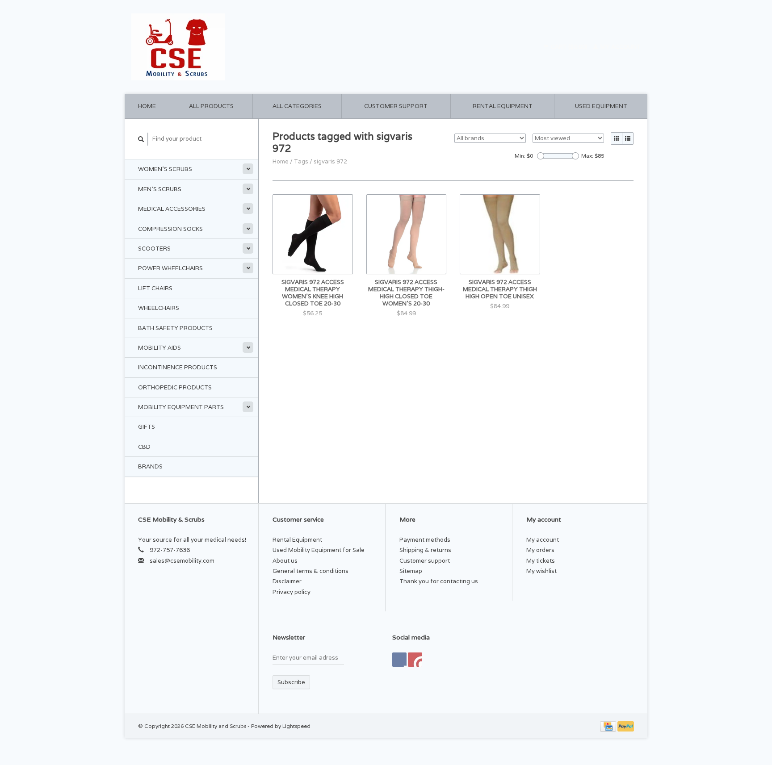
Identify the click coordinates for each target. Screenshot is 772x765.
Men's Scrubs (159, 189)
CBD (144, 447)
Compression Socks (170, 229)
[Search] (141, 139)
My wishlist (541, 571)
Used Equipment (601, 106)
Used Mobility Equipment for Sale (319, 550)
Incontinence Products (177, 367)
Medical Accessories (172, 209)
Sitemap (410, 571)
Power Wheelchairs (170, 268)
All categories (297, 106)
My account (620, 46)
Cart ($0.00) (569, 46)
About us (285, 560)
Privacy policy (291, 592)
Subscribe (291, 682)
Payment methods (424, 539)
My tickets (540, 560)
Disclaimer (287, 581)
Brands (150, 466)
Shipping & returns (425, 550)
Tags (301, 161)
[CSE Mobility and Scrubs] (256, 46)
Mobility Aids (159, 347)
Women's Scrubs (165, 169)
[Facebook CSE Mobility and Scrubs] (399, 659)
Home (147, 106)
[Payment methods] (608, 726)
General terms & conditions (310, 571)
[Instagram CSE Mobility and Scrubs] (415, 659)
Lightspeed (296, 726)
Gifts (146, 427)
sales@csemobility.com (182, 560)
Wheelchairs (158, 308)
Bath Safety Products (175, 328)
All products (211, 106)
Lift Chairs (155, 288)
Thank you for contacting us (438, 581)
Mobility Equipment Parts (181, 407)
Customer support (396, 106)
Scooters (154, 248)
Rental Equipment (503, 106)
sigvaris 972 (330, 161)
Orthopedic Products (175, 387)
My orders (540, 550)
